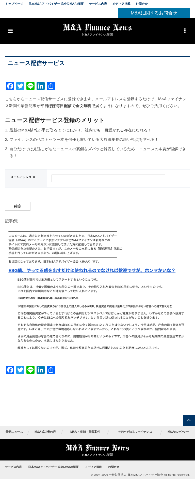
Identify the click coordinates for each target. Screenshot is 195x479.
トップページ (14, 4)
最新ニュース (14, 432)
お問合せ (142, 4)
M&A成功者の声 (45, 432)
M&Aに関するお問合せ (154, 12)
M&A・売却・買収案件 (85, 432)
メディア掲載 (121, 4)
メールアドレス (23, 177)
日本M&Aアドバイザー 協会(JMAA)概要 (56, 4)
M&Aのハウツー (178, 432)
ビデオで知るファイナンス (134, 432)
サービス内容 (98, 4)
